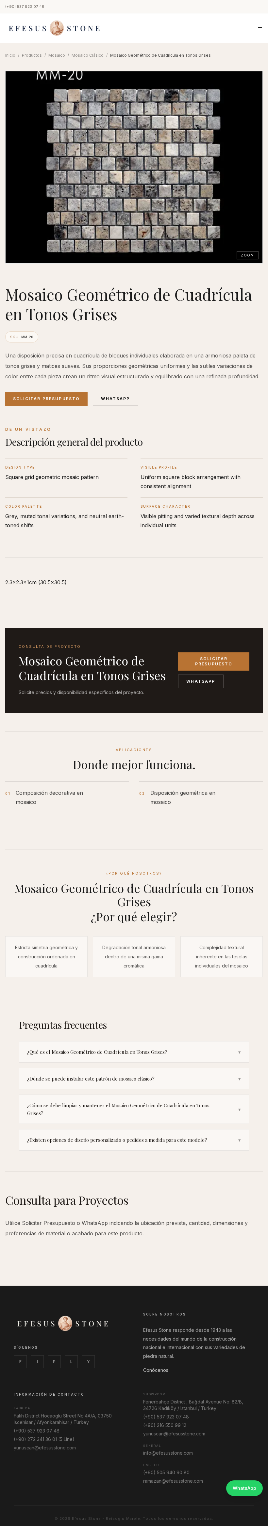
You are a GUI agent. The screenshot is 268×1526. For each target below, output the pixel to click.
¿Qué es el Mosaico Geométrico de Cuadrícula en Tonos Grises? (134, 1052)
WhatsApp (115, 398)
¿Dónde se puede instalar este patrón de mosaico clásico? (134, 1078)
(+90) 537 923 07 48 (24, 6)
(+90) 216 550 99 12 (164, 1425)
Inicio (10, 55)
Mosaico (56, 55)
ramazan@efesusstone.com (173, 1481)
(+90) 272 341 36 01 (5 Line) (44, 1439)
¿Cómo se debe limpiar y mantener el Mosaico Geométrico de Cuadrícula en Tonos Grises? (134, 1109)
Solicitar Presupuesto (46, 398)
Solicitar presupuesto (214, 661)
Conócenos (155, 1370)
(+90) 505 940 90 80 (166, 1472)
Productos (32, 55)
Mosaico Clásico (88, 55)
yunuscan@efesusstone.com (45, 1447)
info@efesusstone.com (168, 1453)
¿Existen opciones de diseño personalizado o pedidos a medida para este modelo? (134, 1140)
